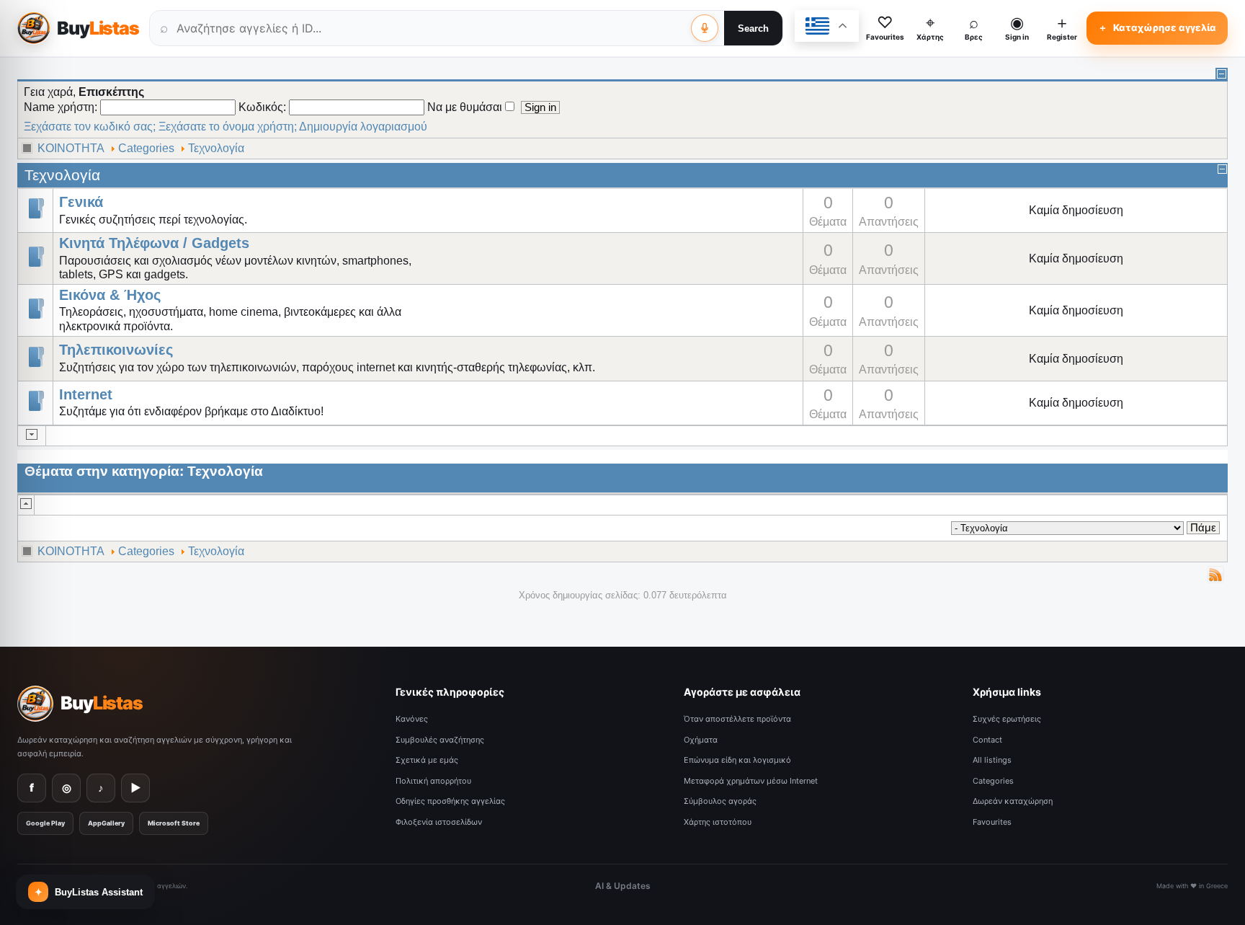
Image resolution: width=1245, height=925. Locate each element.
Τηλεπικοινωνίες (116, 350)
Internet (85, 394)
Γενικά (81, 202)
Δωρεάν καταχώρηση (1013, 801)
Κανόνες (412, 719)
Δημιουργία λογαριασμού (363, 126)
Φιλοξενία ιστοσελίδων (439, 822)
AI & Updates (623, 885)
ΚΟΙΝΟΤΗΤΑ (70, 148)
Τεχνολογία (216, 148)
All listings (992, 760)
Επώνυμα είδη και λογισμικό (737, 760)
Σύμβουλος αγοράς (720, 801)
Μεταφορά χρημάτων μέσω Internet (751, 781)
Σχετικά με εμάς (427, 760)
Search (753, 28)
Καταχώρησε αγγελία (1157, 27)
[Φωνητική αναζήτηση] (704, 28)
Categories (146, 148)
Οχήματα (701, 740)
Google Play (45, 823)
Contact (987, 740)
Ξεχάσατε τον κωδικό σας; (90, 126)
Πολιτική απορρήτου (433, 781)
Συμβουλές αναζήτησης (440, 740)
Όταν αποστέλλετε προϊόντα (737, 719)
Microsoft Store (174, 823)
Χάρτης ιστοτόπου (717, 822)
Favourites (992, 822)
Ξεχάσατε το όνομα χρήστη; (228, 126)
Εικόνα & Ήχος (110, 295)
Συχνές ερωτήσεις (1007, 719)
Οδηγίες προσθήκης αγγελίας (450, 801)
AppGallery (106, 823)
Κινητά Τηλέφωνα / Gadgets (154, 243)
